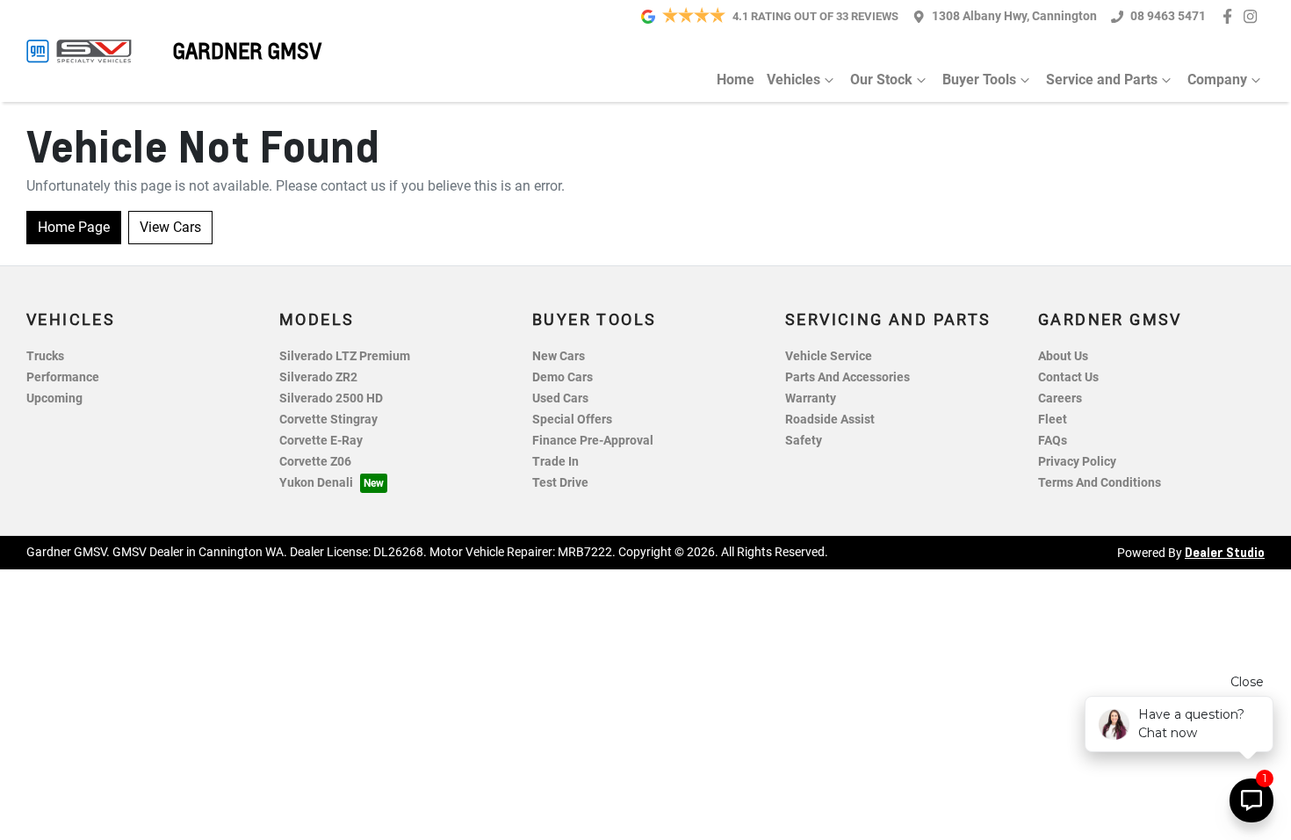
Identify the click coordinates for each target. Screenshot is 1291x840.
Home (735, 79)
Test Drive (560, 482)
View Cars (170, 227)
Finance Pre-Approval (592, 440)
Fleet (1052, 419)
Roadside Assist (830, 419)
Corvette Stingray (328, 419)
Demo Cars (562, 377)
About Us (1063, 356)
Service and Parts (1102, 79)
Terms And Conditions (1099, 482)
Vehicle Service (828, 356)
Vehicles (793, 79)
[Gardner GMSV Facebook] (1231, 16)
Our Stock (881, 79)
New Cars (558, 356)
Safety (803, 440)
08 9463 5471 (1168, 16)
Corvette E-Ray (321, 440)
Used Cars (560, 398)
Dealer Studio (1225, 552)
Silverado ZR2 (318, 377)
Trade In (555, 461)
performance (62, 377)
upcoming (54, 398)
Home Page (74, 227)
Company (1217, 79)
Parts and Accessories (847, 377)
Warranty (810, 398)
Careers (1060, 398)
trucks (45, 356)
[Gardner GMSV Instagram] (1254, 16)
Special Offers (572, 419)
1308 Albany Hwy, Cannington (1014, 16)
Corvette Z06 (315, 461)
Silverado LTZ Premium (344, 356)
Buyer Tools (979, 79)
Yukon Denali (316, 482)
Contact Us (1068, 377)
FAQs (1052, 440)
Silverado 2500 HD (331, 398)
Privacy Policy (1077, 461)
